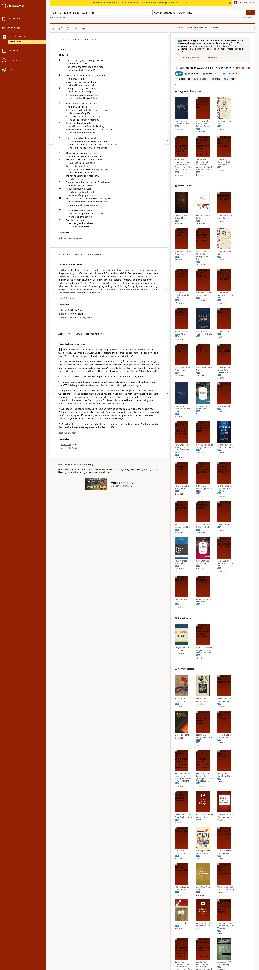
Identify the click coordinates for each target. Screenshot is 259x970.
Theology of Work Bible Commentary (225, 888)
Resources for (203, 67)
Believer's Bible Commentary (224, 700)
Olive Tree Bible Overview (203, 888)
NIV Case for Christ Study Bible (204, 294)
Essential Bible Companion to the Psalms (204, 737)
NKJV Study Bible (225, 524)
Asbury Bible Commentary (202, 700)
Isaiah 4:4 (66, 310)
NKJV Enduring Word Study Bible (225, 446)
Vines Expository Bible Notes (203, 600)
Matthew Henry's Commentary (225, 815)
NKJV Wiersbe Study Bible (181, 562)
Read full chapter (67, 298)
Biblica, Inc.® (150, 469)
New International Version (72, 464)
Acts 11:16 (66, 444)
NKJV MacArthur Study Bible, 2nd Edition (224, 488)
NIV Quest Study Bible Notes (182, 368)
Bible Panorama (182, 735)
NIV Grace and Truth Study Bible (182, 122)
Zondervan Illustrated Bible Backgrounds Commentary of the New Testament (205, 165)
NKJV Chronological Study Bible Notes (205, 446)
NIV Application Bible (224, 122)
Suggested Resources (189, 91)
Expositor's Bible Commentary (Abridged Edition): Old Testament (204, 777)
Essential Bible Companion (224, 736)
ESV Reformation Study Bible (224, 216)
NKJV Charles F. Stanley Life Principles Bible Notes (182, 449)
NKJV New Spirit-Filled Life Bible (203, 525)
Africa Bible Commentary (180, 700)
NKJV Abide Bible (225, 406)
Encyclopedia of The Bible (182, 649)
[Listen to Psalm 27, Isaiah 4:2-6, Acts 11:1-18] (83, 28)
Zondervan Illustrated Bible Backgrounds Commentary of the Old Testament (183, 165)
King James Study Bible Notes (183, 252)
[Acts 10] (51, 393)
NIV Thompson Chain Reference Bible (182, 408)
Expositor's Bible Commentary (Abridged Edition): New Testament (183, 777)
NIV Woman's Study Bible (202, 407)
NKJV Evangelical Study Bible (182, 487)
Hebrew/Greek (195, 27)
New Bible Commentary (180, 852)
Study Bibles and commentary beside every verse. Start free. (141, 2)
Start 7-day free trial (190, 57)
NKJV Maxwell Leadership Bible (182, 525)
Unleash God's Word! (121, 485)
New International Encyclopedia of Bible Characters (204, 650)
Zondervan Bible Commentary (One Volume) (225, 925)
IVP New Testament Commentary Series (205, 817)
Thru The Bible (181, 923)
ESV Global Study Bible (203, 216)
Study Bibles (184, 185)
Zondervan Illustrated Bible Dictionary (224, 162)
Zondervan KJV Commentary (224, 963)
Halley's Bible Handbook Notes (224, 774)
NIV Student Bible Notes (204, 368)
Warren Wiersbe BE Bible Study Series (205, 924)
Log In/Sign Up (246, 2)
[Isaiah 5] (167, 288)
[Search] (250, 12)
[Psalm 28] (167, 141)
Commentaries (186, 668)
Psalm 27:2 (66, 237)
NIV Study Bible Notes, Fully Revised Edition (203, 123)
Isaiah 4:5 (66, 317)
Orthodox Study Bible (182, 600)
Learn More (212, 57)
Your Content (211, 27)
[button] (243, 3)
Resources (180, 27)
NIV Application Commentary (203, 852)
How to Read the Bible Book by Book (183, 815)
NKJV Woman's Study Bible (202, 562)
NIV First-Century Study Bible (182, 332)
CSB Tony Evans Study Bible (182, 216)
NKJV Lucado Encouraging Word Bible (204, 488)
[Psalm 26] (51, 141)
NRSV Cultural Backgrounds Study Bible (226, 563)
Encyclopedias (185, 618)
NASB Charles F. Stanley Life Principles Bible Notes (203, 255)
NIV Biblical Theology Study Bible (182, 295)
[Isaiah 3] (51, 288)
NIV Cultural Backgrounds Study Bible (226, 295)
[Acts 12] (167, 393)
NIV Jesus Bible (224, 331)
